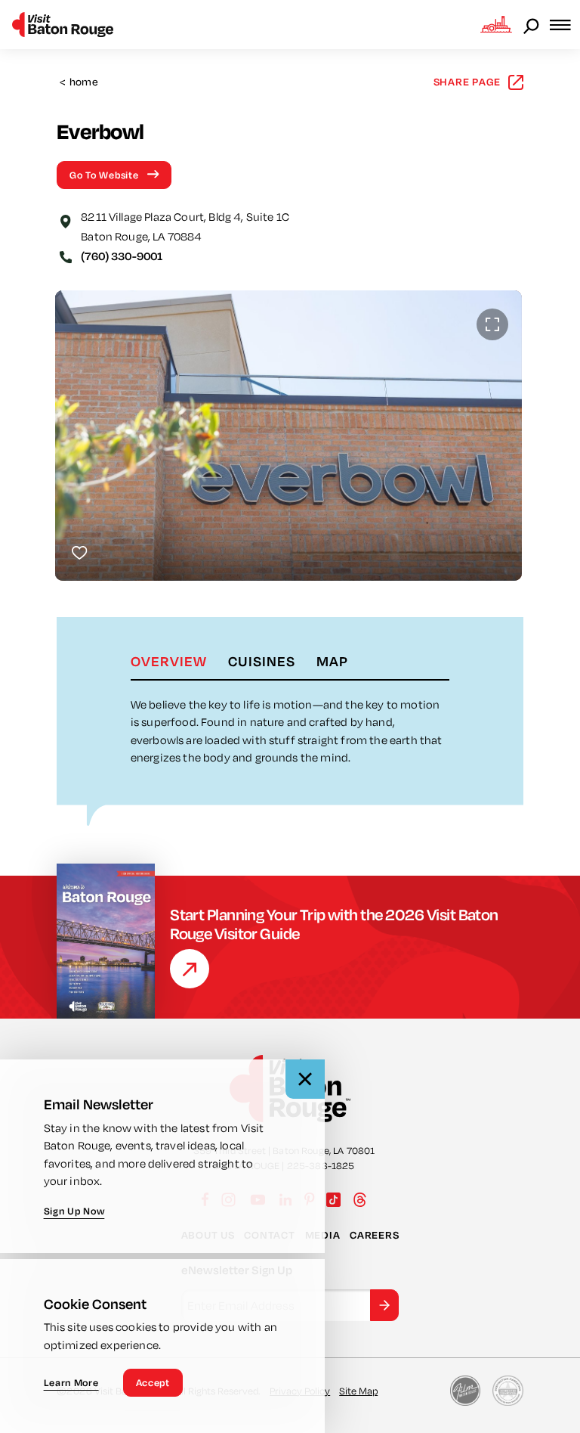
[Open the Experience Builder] (496, 24)
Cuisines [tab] (261, 660)
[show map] (66, 220)
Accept (153, 1382)
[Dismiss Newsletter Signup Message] (305, 1079)
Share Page (467, 81)
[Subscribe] (384, 1305)
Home (79, 82)
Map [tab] (332, 660)
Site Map (358, 1391)
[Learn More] (189, 968)
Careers (374, 1235)
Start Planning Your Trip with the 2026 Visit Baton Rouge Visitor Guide (334, 924)
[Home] (62, 24)
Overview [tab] (169, 660)
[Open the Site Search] (532, 25)
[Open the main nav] (565, 24)
